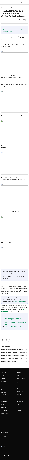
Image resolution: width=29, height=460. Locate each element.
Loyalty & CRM (4, 419)
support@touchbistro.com (19, 301)
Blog (2, 387)
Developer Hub (4, 432)
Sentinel (18, 375)
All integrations (4, 404)
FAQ (2, 384)
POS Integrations (12, 7)
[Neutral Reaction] (6, 340)
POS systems (4, 407)
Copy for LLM (22, 19)
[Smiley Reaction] (9, 340)
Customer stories (5, 389)
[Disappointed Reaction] (2, 340)
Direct (18, 382)
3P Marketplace (4, 410)
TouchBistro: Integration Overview (13, 326)
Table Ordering (20, 391)
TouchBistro (20, 7)
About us (3, 375)
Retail (2, 416)
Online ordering (4, 413)
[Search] (24, 2)
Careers (3, 378)
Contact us (3, 381)
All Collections (4, 7)
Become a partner (5, 421)
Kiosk (18, 388)
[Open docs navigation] (26, 2)
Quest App (19, 394)
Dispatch (19, 385)
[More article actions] (26, 20)
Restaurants (19, 404)
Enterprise (19, 410)
